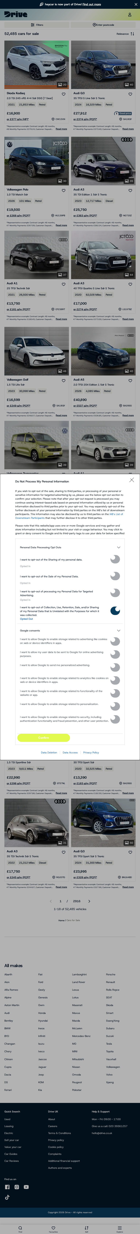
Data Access (70, 752)
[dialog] (70, 617)
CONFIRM (43, 738)
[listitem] (70, 547)
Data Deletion (49, 752)
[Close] (132, 482)
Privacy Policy (91, 752)
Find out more (92, 4)
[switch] (115, 559)
